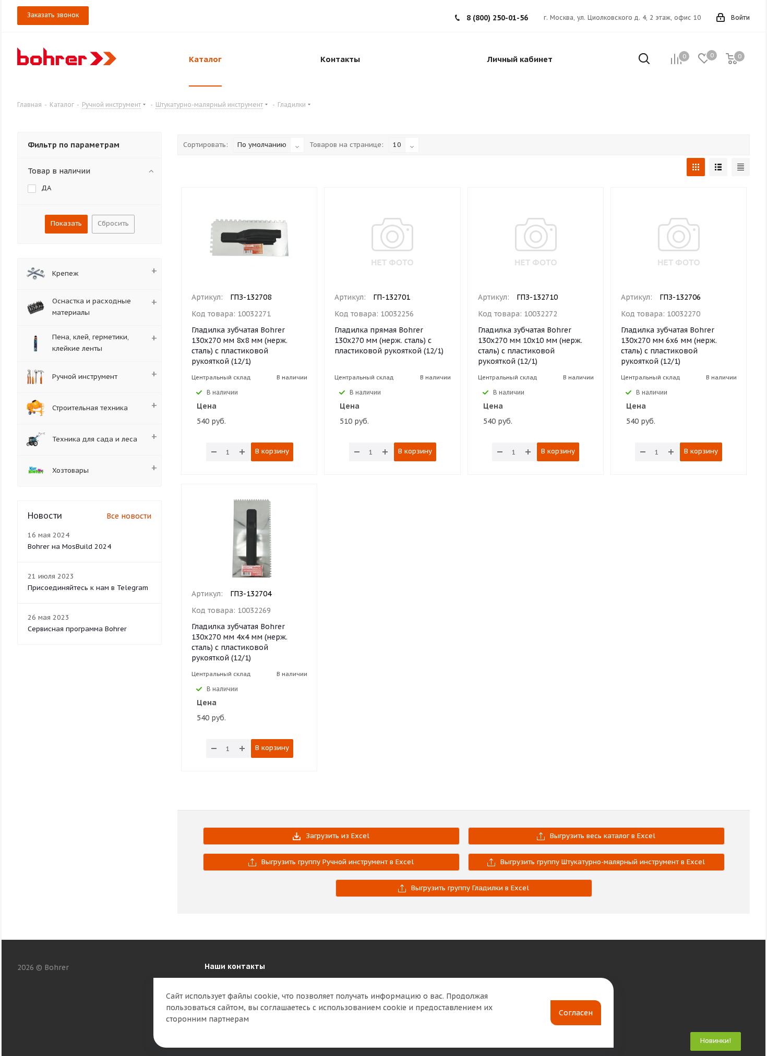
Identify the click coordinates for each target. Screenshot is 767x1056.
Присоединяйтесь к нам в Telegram (88, 587)
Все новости (128, 516)
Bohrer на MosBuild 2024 (69, 546)
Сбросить (113, 223)
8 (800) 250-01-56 (497, 17)
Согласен (576, 1012)
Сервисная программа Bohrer (77, 628)
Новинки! (715, 1040)
